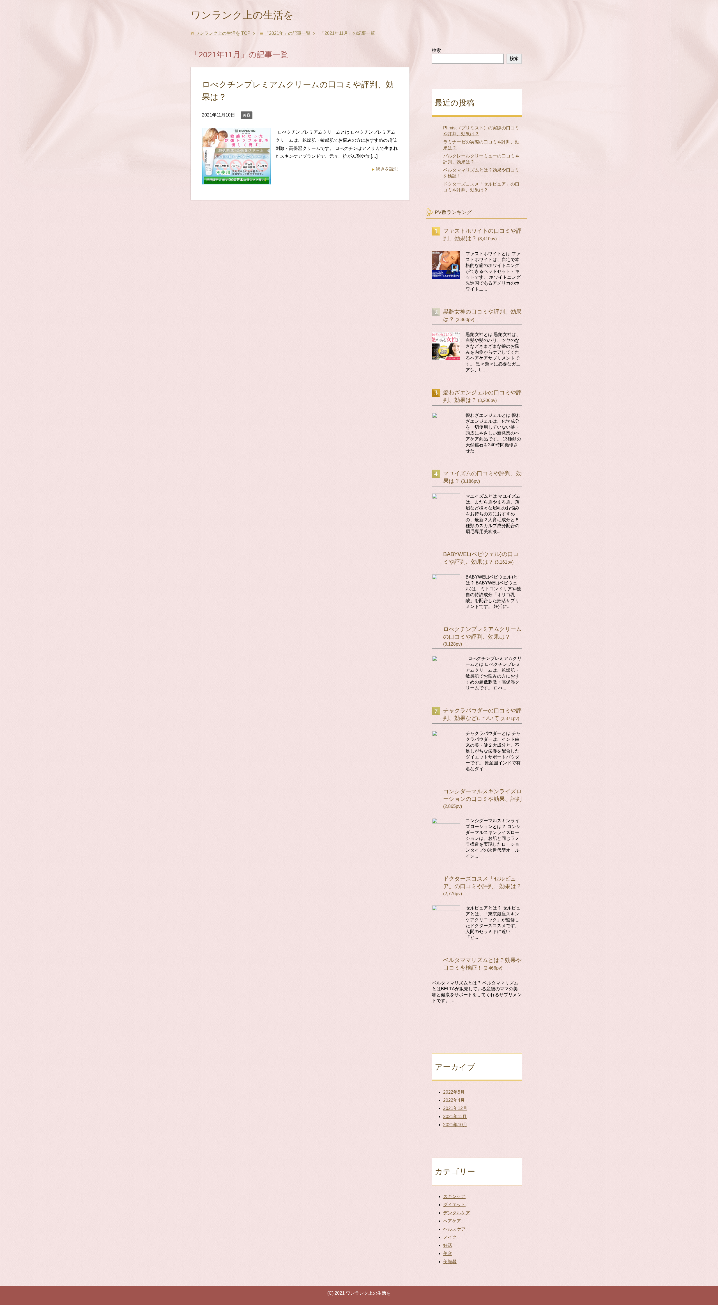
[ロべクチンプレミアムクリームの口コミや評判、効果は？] (236, 180)
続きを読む (387, 168)
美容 (246, 115)
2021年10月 (455, 1124)
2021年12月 (455, 1108)
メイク (450, 1237)
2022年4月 (454, 1100)
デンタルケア (456, 1212)
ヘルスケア (454, 1229)
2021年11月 (455, 1116)
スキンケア (454, 1196)
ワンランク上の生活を (242, 15)
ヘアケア (452, 1221)
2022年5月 (454, 1092)
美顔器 (450, 1261)
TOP (222, 33)
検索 (436, 50)
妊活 (447, 1245)
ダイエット (454, 1204)
